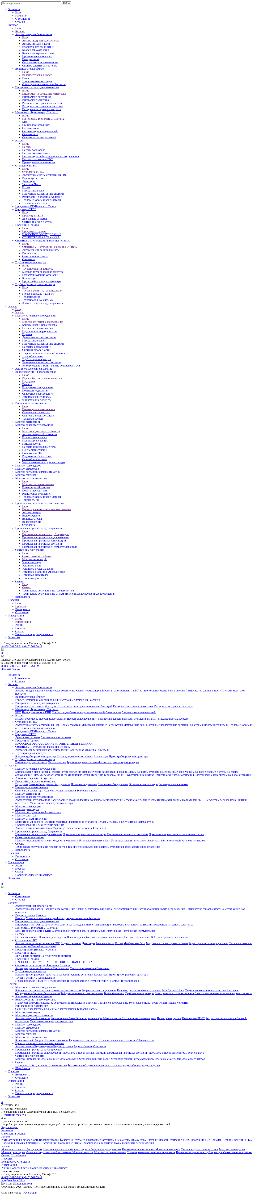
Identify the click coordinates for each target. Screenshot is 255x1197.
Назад (18, 12)
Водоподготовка (32, 518)
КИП (25, 121)
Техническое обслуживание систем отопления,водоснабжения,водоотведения (68, 593)
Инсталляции (30, 253)
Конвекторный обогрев (36, 487)
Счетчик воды (30, 128)
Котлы (26, 187)
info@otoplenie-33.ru (13, 1180)
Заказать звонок (10, 669)
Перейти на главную (13, 1114)
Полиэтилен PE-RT (33, 453)
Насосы (19, 140)
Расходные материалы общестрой (42, 103)
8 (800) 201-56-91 (11, 646)
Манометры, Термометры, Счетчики (36, 112)
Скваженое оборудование (37, 393)
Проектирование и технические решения (39, 503)
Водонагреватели (32, 178)
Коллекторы (29, 278)
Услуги (12, 306)
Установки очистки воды (37, 81)
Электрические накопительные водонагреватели (51, 365)
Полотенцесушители (34, 490)
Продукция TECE (25, 209)
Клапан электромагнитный (38, 53)
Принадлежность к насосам (38, 162)
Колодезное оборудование (37, 387)
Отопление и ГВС (26, 165)
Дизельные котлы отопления (39, 337)
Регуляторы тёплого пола (37, 456)
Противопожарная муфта (37, 56)
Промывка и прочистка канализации (44, 540)
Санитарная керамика (35, 256)
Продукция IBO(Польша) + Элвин (35, 206)
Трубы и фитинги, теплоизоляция (35, 284)
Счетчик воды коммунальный (40, 131)
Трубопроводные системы (37, 299)
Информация (16, 615)
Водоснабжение (31, 521)
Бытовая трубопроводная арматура (42, 271)
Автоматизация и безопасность (33, 34)
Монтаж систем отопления (31, 478)
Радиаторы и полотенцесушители (42, 196)
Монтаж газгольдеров (28, 465)
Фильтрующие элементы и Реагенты (44, 84)
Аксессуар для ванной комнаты (41, 249)
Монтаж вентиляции (27, 421)
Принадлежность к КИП (36, 124)
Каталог (13, 24)
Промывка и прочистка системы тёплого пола (49, 546)
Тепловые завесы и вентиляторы (41, 199)
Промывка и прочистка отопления (42, 543)
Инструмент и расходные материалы (37, 87)
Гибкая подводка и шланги (38, 293)
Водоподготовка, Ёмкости (30, 68)
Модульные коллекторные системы (43, 193)
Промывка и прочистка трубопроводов (38, 528)
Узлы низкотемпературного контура (43, 462)
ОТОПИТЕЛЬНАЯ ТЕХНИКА (41, 237)
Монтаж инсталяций (34, 559)
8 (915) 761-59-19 (32, 646)
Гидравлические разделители (39, 331)
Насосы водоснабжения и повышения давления (50, 156)
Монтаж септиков (25, 474)
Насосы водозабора (33, 149)
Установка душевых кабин (38, 568)
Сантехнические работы (29, 549)
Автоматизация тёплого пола (39, 434)
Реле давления (30, 59)
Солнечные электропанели (38, 415)
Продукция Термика (27, 224)
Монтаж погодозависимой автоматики (38, 471)
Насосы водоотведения (36, 153)
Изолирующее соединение (38, 46)
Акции (19, 624)
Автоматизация (31, 512)
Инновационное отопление (31, 403)
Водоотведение (31, 515)
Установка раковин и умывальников (43, 571)
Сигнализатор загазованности (40, 62)
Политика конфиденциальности (34, 634)
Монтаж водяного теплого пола (34, 424)
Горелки (27, 334)
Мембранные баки (33, 190)
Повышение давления (35, 390)
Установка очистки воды (37, 396)
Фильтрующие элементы (37, 399)
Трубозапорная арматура (36, 359)
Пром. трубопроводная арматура (41, 281)
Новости (20, 628)
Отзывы (20, 21)
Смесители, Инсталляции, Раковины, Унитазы (42, 240)
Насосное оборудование (36, 346)
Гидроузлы (28, 381)
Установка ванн (31, 565)
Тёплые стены (30, 499)
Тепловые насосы (32, 418)
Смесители (28, 259)
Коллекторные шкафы (35, 440)
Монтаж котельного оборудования (35, 315)
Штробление (22, 596)
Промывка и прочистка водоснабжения (45, 537)
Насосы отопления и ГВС (37, 159)
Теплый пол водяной (34, 203)
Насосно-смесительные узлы (39, 446)
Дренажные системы (34, 218)
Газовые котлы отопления (37, 328)
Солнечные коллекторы (36, 412)
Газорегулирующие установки (40, 274)
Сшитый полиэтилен (34, 459)
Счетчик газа (30, 134)
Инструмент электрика (35, 99)
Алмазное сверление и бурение (33, 368)
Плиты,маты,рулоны (34, 449)
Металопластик (31, 443)
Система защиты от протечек (39, 65)
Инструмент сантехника (36, 96)
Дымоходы (28, 181)
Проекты (13, 599)
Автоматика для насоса (36, 43)
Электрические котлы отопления (41, 362)
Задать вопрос (9, 1127)
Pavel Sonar (30, 1192)
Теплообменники (32, 356)
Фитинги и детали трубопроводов (42, 303)
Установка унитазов (34, 578)
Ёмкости (27, 78)
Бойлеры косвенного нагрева (39, 324)
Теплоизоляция (31, 296)
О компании (22, 18)
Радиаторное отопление (36, 493)
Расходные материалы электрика (41, 109)
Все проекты (22, 609)
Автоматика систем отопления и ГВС (44, 174)
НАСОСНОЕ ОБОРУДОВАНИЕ (41, 234)
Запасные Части (31, 184)
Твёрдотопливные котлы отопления (43, 353)
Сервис (19, 581)
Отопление (28, 524)
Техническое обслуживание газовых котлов (48, 590)
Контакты (14, 637)
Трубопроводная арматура (30, 262)
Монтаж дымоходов (27, 468)
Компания (14, 9)
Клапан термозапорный (36, 49)
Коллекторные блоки (34, 437)
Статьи (19, 631)
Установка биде (31, 562)
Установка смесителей (35, 574)
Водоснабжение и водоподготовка (35, 371)
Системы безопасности (36, 349)
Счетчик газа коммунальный (39, 137)
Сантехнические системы (37, 221)
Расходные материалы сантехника (42, 106)
